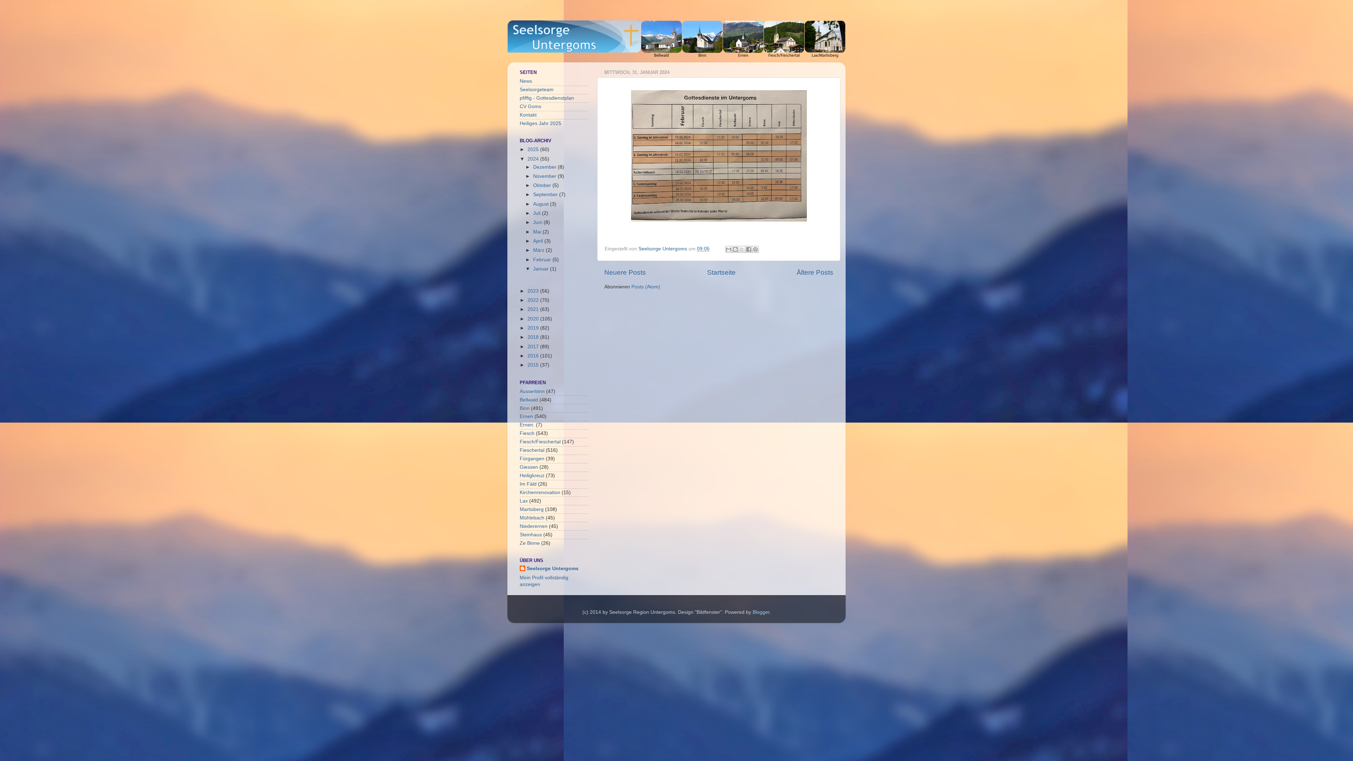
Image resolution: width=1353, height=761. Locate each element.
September (546, 194)
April (538, 241)
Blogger (761, 612)
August (541, 204)
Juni (538, 222)
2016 (533, 355)
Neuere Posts (625, 272)
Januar (541, 269)
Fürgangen (532, 458)
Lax (524, 501)
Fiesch (527, 433)
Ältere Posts (815, 272)
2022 (533, 300)
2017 (533, 346)
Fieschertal (532, 450)
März (539, 250)
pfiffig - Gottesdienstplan (547, 98)
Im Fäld (528, 484)
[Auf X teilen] (742, 249)
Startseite (721, 272)
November (545, 176)
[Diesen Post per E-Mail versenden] (728, 249)
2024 (533, 159)
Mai (538, 232)
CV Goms (530, 106)
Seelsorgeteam (537, 89)
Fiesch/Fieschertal (540, 441)
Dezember (545, 167)
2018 (533, 337)
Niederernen (534, 526)
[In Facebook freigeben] (748, 249)
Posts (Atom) (645, 286)
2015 (533, 365)
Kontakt (528, 115)
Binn (525, 408)
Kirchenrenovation (540, 492)
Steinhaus (531, 534)
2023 (533, 291)
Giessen (529, 467)
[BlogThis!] (735, 249)
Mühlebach (532, 517)
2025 (533, 149)
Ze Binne (530, 543)
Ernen (526, 416)
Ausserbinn (532, 391)
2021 (533, 309)
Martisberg (532, 509)
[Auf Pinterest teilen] (755, 249)
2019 (533, 328)
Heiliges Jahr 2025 (540, 123)
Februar (542, 259)
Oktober (542, 185)
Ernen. (527, 425)
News (526, 81)
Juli (537, 213)
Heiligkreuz (532, 475)
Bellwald (529, 400)
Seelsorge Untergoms (553, 568)
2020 (533, 319)
